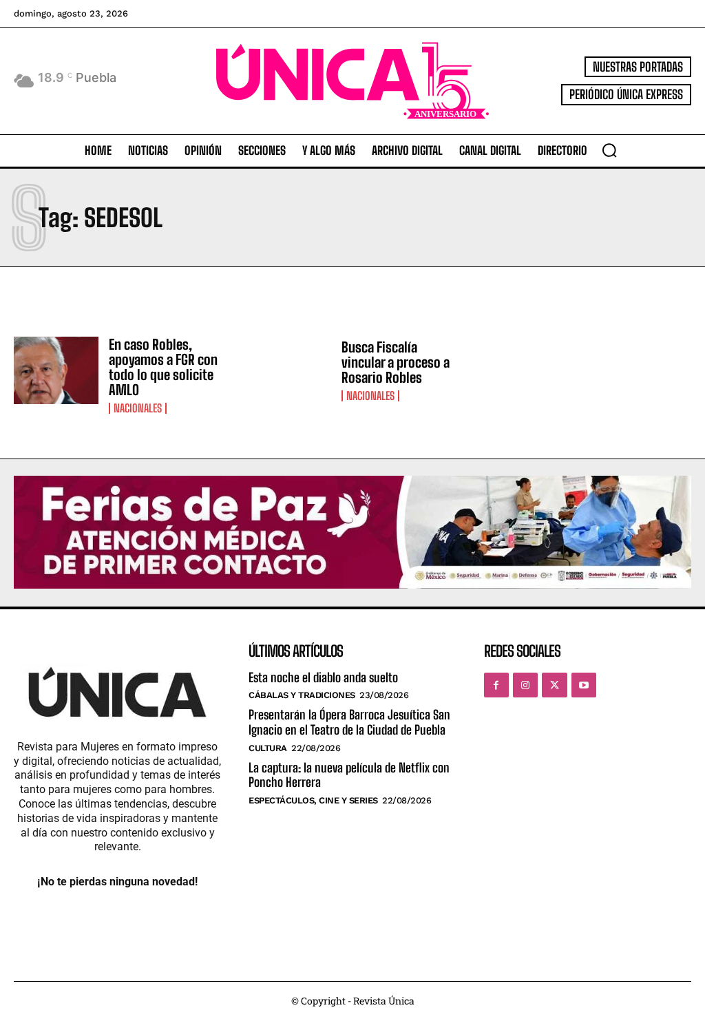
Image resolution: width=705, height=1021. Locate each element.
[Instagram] (525, 685)
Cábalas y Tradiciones (302, 695)
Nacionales (138, 408)
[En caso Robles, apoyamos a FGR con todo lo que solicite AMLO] (56, 371)
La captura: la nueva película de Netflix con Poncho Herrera (349, 775)
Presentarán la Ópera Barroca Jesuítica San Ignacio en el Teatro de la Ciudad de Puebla (349, 722)
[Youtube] (583, 685)
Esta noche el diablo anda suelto (323, 677)
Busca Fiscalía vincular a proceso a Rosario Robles (395, 362)
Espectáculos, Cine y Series (313, 800)
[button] (609, 150)
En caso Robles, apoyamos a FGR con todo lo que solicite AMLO (163, 367)
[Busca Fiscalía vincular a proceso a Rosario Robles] (288, 371)
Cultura (268, 748)
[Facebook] (496, 685)
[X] (554, 685)
